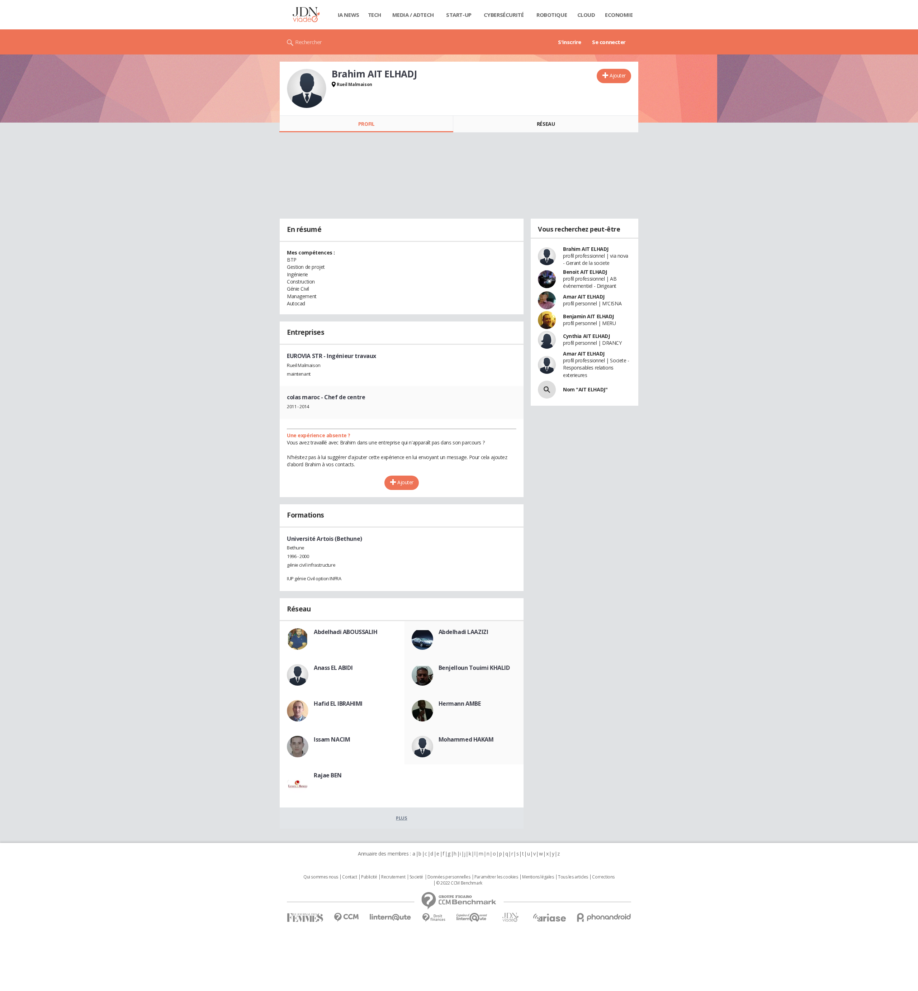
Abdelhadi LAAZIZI (463, 632)
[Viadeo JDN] (510, 917)
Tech (374, 14)
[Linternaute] (390, 917)
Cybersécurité (504, 14)
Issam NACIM (332, 739)
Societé (416, 877)
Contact (349, 877)
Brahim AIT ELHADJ (586, 249)
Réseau (546, 123)
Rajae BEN (327, 775)
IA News (348, 14)
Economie (619, 14)
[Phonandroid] (604, 917)
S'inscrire (569, 42)
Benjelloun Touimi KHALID (474, 668)
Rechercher (308, 42)
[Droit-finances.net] (433, 917)
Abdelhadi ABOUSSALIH (346, 632)
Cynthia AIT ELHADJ (586, 336)
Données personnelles (448, 877)
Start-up (459, 14)
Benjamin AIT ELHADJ (588, 316)
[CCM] (346, 917)
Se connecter (609, 42)
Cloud (586, 14)
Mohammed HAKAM (466, 739)
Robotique (551, 14)
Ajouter (618, 75)
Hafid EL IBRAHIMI (338, 703)
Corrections (603, 877)
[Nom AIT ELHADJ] (547, 390)
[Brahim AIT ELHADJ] (306, 88)
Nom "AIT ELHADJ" (585, 389)
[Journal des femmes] (305, 917)
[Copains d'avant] (472, 917)
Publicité (369, 877)
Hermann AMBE (460, 703)
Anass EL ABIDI (333, 668)
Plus (401, 818)
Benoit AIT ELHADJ (585, 271)
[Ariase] (549, 917)
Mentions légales (538, 877)
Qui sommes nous (320, 877)
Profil (366, 123)
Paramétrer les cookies (496, 877)
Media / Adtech (413, 14)
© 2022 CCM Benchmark (459, 883)
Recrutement (393, 877)
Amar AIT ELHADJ (584, 296)
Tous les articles (573, 877)
